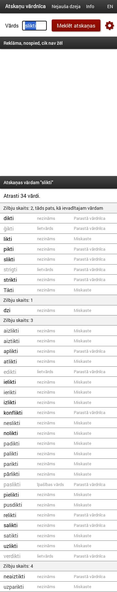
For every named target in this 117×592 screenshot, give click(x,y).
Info (90, 6)
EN (110, 6)
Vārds (12, 25)
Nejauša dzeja (66, 6)
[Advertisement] (58, 112)
